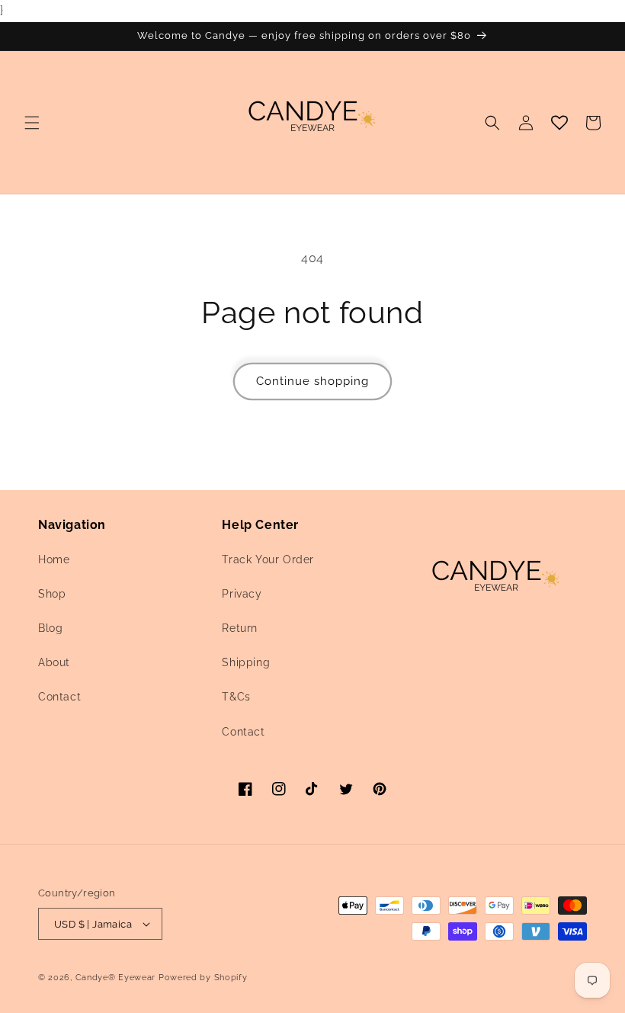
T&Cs (236, 697)
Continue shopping (312, 381)
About (54, 662)
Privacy (241, 594)
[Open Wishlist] (559, 122)
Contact (59, 697)
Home (53, 559)
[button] (32, 122)
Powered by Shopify (203, 978)
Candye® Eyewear (115, 978)
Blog (50, 628)
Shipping (246, 662)
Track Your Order (268, 559)
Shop (52, 594)
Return (240, 628)
